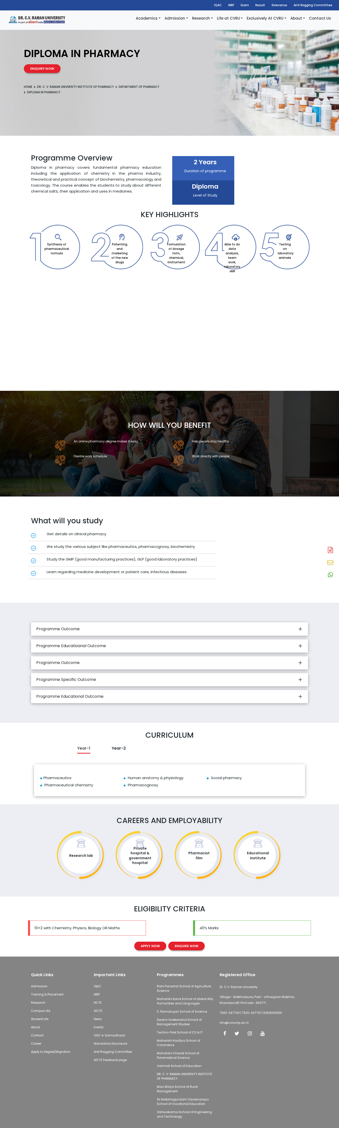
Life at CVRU (228, 18)
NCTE (98, 1002)
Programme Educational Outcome (69, 696)
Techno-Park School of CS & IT (180, 1032)
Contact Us (320, 18)
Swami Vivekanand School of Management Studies (179, 1022)
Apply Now (150, 946)
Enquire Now (186, 946)
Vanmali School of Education (179, 1066)
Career (36, 1043)
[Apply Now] (330, 550)
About (296, 18)
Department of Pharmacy (139, 87)
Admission (175, 18)
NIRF (231, 5)
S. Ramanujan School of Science (182, 1011)
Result (260, 5)
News (98, 1019)
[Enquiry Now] (330, 563)
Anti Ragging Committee (313, 5)
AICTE (98, 1011)
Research (201, 18)
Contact (37, 1035)
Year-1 (83, 748)
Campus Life (40, 1011)
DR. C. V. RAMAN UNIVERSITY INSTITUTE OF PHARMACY (75, 87)
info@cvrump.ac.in (234, 1023)
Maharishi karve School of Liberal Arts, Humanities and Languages (185, 1001)
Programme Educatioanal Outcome (71, 646)
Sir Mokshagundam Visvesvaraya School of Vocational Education (183, 1101)
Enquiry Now (42, 68)
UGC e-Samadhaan (109, 1035)
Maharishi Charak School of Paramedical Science (178, 1055)
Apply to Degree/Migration (50, 1052)
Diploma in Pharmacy (43, 92)
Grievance (279, 5)
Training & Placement (47, 994)
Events (98, 1027)
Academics (147, 18)
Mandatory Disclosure (110, 1043)
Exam (245, 5)
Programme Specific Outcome (66, 679)
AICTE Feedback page (110, 1060)
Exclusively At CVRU (265, 18)
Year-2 (119, 748)
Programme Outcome (58, 629)
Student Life (39, 1019)
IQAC (218, 5)
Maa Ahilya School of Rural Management (177, 1089)
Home (28, 87)
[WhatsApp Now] (330, 575)
